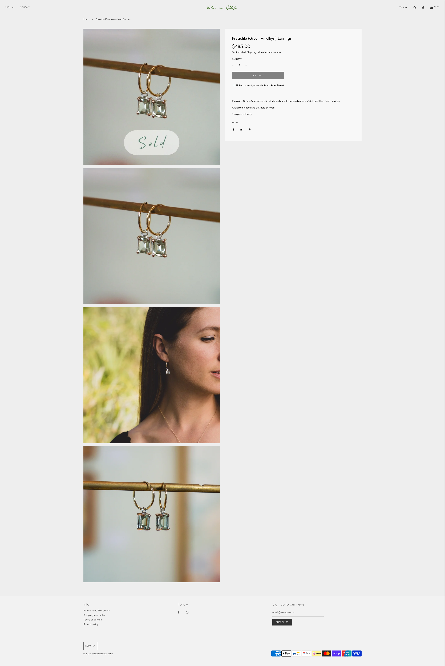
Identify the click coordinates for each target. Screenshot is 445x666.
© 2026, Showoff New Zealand (98, 653)
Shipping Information (94, 615)
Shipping (251, 52)
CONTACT (25, 7)
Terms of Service (92, 619)
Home (86, 19)
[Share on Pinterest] (249, 129)
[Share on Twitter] (241, 129)
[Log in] (423, 7)
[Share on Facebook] (233, 129)
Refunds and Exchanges (96, 610)
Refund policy (90, 624)
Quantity (237, 59)
